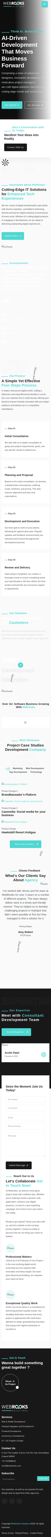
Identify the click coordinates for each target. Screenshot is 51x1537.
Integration (12, 680)
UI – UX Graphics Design (12, 1441)
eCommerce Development (13, 1436)
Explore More (11, 236)
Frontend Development (11, 1431)
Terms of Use (8, 1533)
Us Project (10, 1382)
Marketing (18, 768)
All (8, 768)
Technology (36, 772)
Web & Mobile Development (13, 1422)
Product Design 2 (10, 791)
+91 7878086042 (9, 1461)
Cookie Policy (36, 1533)
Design (10, 660)
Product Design (9, 829)
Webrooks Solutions (20, 1524)
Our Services (34, 105)
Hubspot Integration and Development (18, 1426)
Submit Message (17, 1165)
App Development (18, 772)
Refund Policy (21, 1533)
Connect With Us (15, 147)
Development (12, 670)
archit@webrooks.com (11, 1466)
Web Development (35, 768)
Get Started (11, 105)
